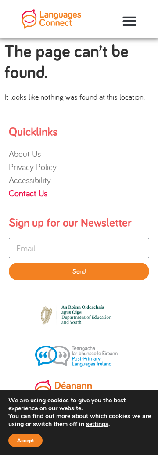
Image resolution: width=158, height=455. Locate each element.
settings (97, 424)
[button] (129, 21)
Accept (25, 440)
